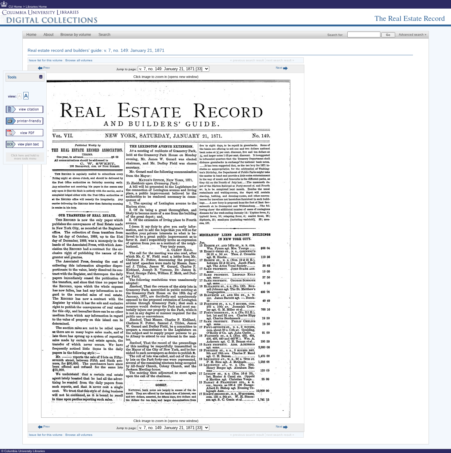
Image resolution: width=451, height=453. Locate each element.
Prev (46, 67)
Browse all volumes (78, 60)
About (48, 35)
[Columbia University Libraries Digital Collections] (53, 22)
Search (104, 35)
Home (31, 35)
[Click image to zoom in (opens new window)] (166, 416)
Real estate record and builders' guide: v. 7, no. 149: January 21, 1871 (96, 50)
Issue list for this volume (46, 60)
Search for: (335, 34)
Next (279, 67)
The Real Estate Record (410, 18)
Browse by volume (75, 35)
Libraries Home (36, 6)
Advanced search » (412, 34)
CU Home (15, 6)
